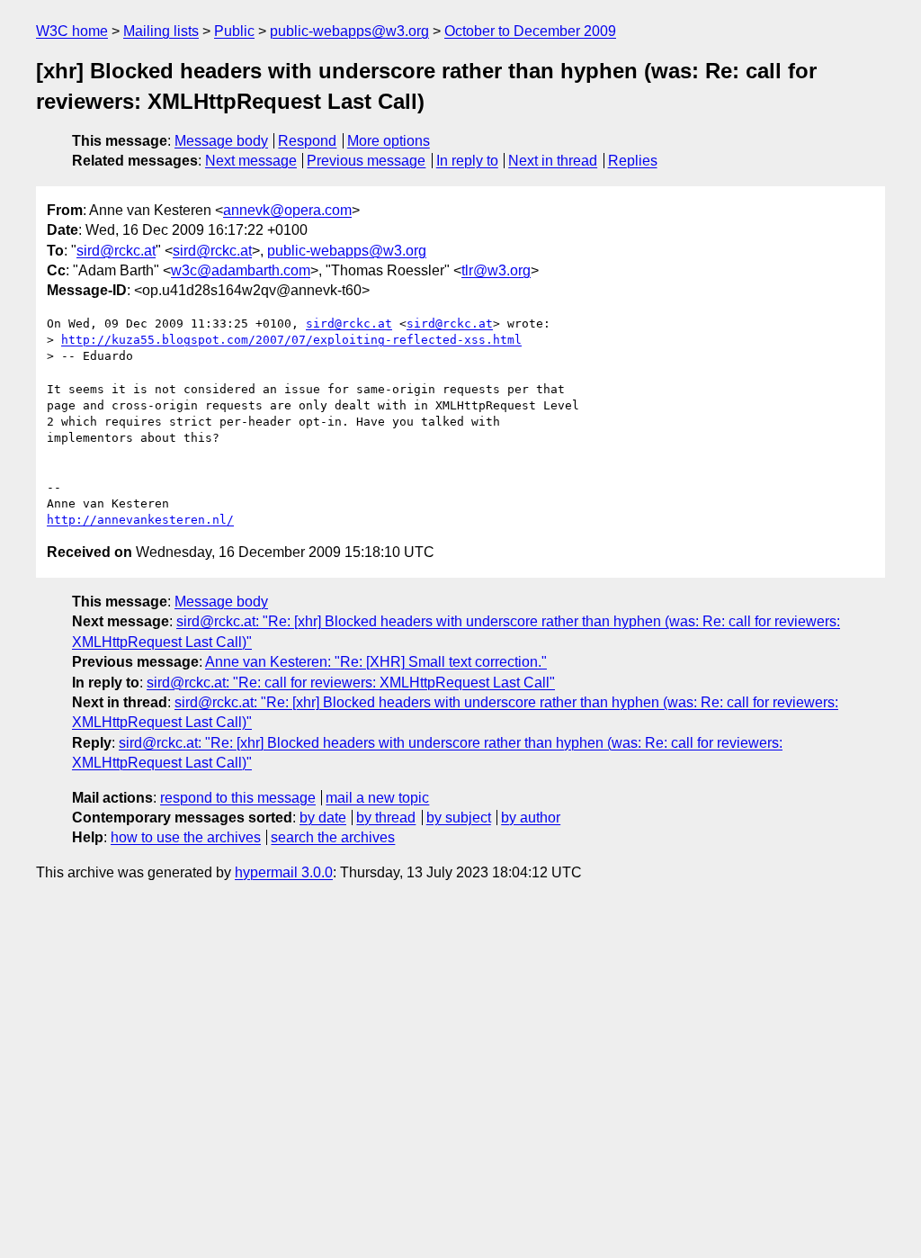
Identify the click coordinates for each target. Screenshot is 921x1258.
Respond (307, 140)
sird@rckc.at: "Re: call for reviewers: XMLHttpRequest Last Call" (351, 682)
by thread (386, 817)
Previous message (366, 160)
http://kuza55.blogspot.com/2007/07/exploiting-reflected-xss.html (291, 339)
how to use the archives (186, 837)
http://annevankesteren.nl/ (140, 519)
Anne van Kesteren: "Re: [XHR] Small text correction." (376, 661)
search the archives (333, 837)
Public (234, 31)
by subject (458, 817)
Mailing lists (161, 31)
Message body (221, 140)
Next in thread (552, 160)
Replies (632, 160)
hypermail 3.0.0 (284, 872)
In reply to (467, 160)
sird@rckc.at (116, 250)
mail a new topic (377, 797)
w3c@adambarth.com (240, 270)
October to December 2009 (530, 31)
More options (388, 140)
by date (323, 817)
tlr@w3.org (496, 270)
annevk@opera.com (287, 210)
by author (530, 817)
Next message (251, 160)
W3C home (72, 31)
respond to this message (238, 797)
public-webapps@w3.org (349, 31)
